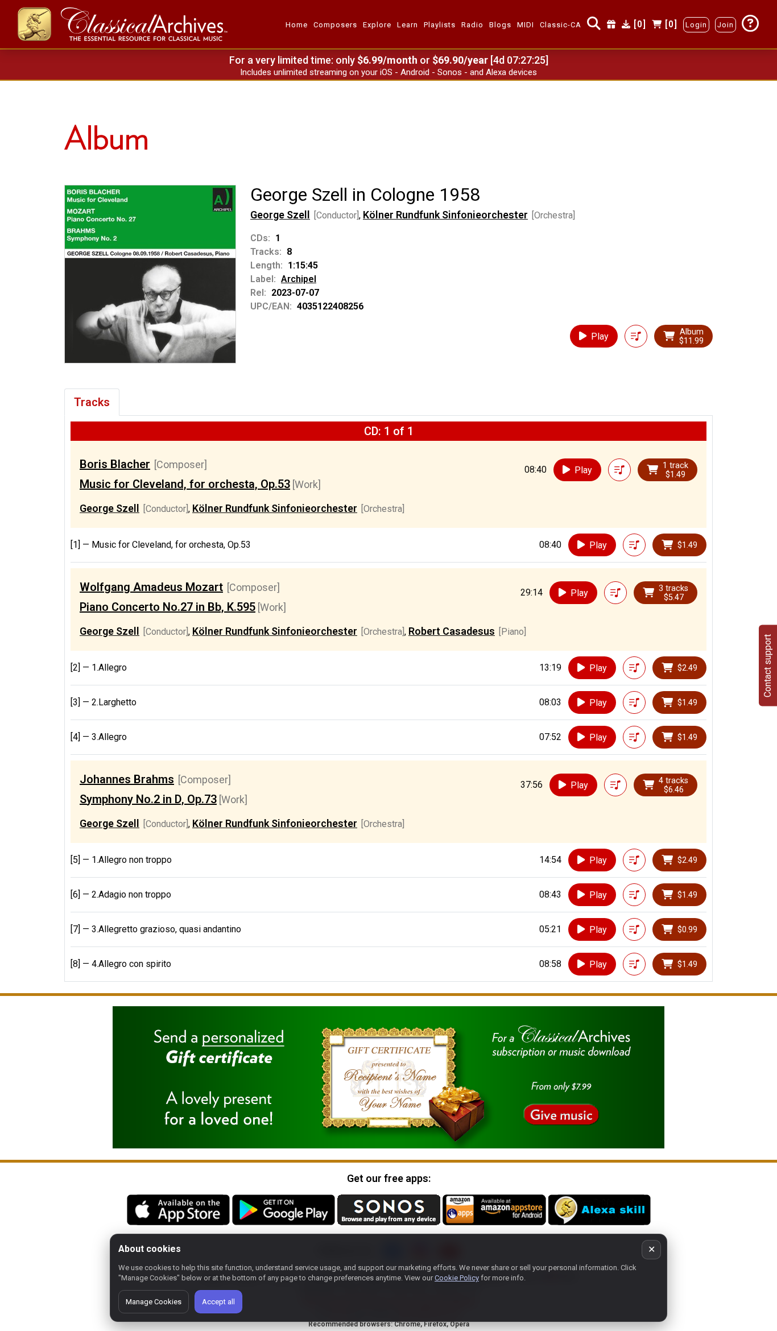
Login (696, 24)
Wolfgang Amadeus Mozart (151, 587)
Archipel (298, 279)
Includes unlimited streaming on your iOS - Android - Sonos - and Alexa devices (388, 72)
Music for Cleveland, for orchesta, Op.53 (185, 484)
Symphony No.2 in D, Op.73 (148, 799)
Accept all (218, 1301)
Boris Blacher (115, 464)
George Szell (280, 215)
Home (297, 24)
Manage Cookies (153, 1301)
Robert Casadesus (451, 631)
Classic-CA (560, 24)
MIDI (525, 24)
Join (725, 24)
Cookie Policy (457, 1278)
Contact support (767, 665)
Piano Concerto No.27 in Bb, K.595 (167, 607)
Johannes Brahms (127, 779)
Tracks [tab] (92, 402)
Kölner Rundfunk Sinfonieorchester (445, 215)
